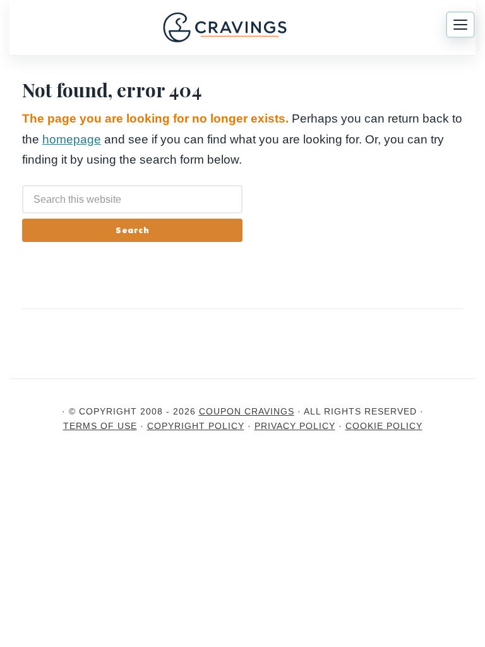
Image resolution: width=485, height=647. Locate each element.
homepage (71, 139)
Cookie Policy (383, 426)
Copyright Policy (195, 426)
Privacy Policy (294, 426)
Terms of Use (100, 426)
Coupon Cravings (246, 411)
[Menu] (460, 24)
